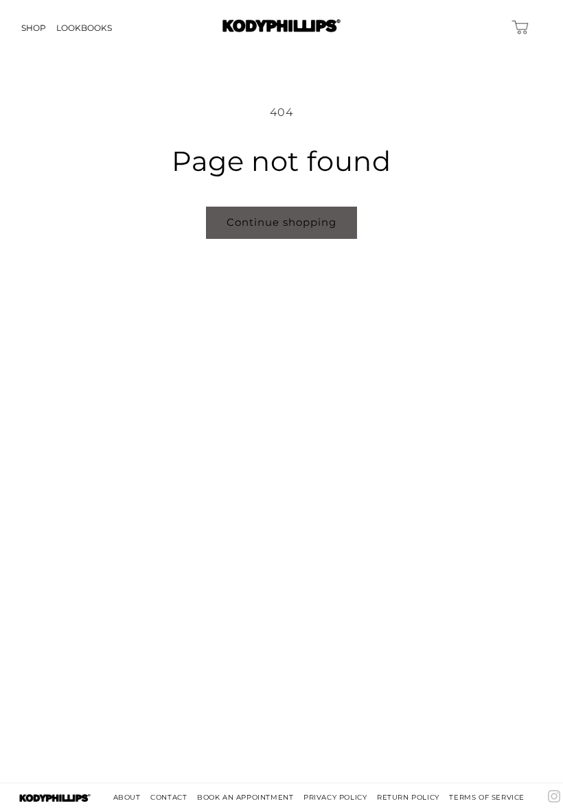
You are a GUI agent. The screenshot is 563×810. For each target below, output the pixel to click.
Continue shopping (281, 222)
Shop (33, 28)
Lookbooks (84, 28)
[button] (528, 27)
